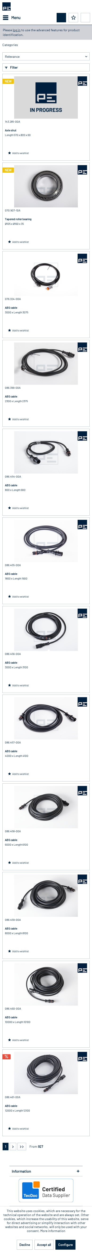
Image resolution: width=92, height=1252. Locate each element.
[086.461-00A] (46, 1073)
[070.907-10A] (46, 186)
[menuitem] (11, 17)
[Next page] (13, 1146)
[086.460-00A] (46, 984)
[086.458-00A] (46, 807)
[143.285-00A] (46, 97)
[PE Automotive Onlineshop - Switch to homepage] (6, 6)
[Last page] (21, 1146)
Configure (65, 1245)
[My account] (85, 17)
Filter (13, 67)
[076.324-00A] (46, 275)
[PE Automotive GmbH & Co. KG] (82, 81)
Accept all (44, 1245)
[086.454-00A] (46, 452)
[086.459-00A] (46, 896)
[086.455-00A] (46, 541)
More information (52, 1231)
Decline (24, 1245)
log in (17, 30)
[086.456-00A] (46, 630)
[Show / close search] (61, 17)
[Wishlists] (73, 17)
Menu (16, 17)
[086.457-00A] (46, 718)
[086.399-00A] (46, 363)
